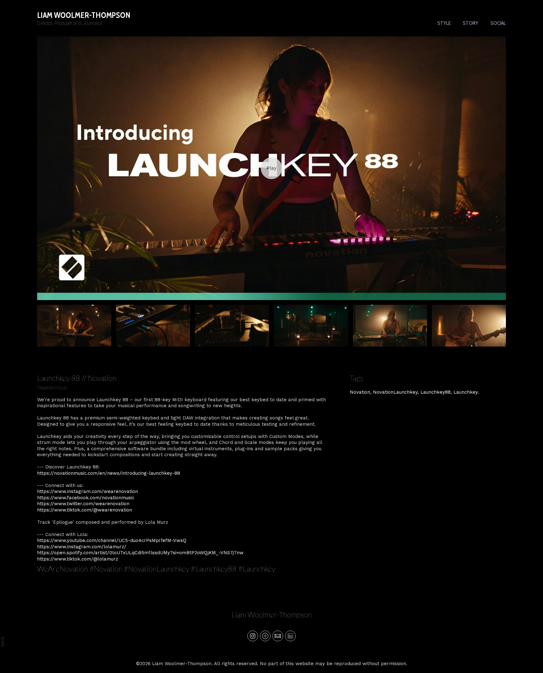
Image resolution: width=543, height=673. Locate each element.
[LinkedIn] (290, 636)
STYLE (444, 23)
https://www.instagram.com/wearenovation (87, 491)
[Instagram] (252, 636)
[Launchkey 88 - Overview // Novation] (271, 168)
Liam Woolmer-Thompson (271, 614)
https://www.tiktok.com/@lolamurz (77, 559)
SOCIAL (498, 23)
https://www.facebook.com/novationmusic (85, 498)
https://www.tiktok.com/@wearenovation (84, 510)
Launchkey (465, 392)
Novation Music (52, 387)
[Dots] (265, 636)
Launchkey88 (435, 392)
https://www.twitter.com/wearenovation (83, 503)
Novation (360, 392)
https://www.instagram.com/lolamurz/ (81, 547)
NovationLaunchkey (395, 392)
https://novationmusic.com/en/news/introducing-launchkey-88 (108, 473)
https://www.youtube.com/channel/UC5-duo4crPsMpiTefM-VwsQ (111, 540)
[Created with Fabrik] (2, 641)
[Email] (277, 636)
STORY (470, 23)
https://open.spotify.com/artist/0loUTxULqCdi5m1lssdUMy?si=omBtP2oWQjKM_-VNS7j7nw (140, 552)
